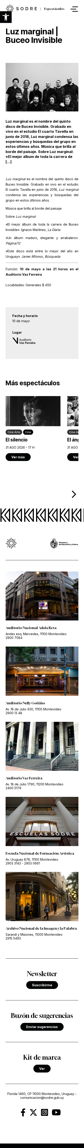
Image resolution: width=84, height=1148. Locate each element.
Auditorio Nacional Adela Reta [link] (31, 627)
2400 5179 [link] (13, 788)
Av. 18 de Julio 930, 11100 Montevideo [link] (33, 709)
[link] (21, 9)
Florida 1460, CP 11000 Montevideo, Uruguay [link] (40, 1094)
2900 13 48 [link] (14, 713)
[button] (6, 17)
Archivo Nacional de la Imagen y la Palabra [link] (41, 928)
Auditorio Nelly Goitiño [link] (25, 703)
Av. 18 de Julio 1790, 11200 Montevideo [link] (34, 784)
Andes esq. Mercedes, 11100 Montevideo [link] (36, 634)
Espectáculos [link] (54, 9)
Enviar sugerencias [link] (42, 1027)
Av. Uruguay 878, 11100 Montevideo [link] (32, 859)
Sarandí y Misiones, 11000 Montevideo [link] (34, 934)
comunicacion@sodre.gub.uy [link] (42, 1097)
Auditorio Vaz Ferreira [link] (24, 778)
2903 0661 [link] (32, 863)
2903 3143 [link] (13, 863)
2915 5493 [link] (13, 938)
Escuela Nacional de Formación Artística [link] (40, 853)
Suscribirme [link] (42, 985)
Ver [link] (42, 1068)
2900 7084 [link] (14, 638)
